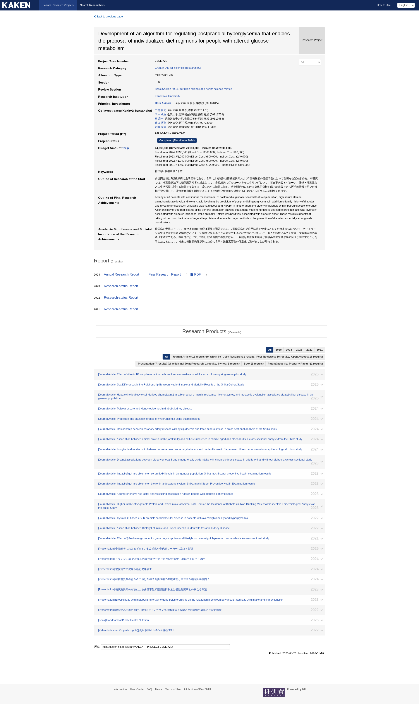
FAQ (149, 689)
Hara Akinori (163, 103)
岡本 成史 (160, 114)
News (158, 689)
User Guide (137, 689)
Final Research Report (165, 274)
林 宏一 (159, 118)
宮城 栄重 (160, 126)
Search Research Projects (58, 5)
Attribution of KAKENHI (197, 689)
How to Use (384, 5)
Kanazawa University (167, 96)
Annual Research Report (121, 274)
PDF (197, 274)
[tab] (211, 331)
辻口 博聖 (160, 122)
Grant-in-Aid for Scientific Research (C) (178, 67)
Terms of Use (173, 689)
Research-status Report (121, 286)
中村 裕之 (160, 110)
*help (125, 148)
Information (120, 689)
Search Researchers (92, 5)
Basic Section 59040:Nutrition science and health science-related (193, 89)
